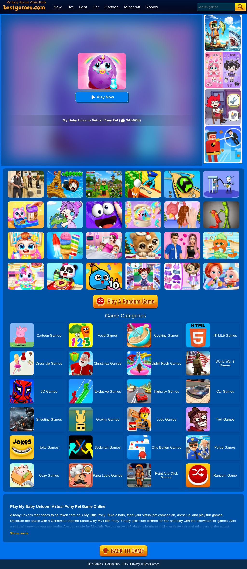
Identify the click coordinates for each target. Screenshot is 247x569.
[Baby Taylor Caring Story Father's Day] (143, 264)
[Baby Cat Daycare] (26, 203)
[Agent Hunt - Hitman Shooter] (26, 172)
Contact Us (112, 564)
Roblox (152, 7)
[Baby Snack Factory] (65, 264)
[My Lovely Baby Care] (26, 233)
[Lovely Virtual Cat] (221, 233)
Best (83, 7)
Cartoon (111, 7)
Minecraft (132, 7)
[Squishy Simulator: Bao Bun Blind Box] (143, 203)
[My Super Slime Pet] (104, 203)
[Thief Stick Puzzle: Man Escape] (221, 172)
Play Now (105, 97)
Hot (70, 7)
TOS (125, 564)
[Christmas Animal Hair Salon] (143, 233)
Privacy (135, 564)
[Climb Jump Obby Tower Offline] (65, 172)
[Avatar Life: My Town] (65, 203)
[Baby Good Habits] (221, 264)
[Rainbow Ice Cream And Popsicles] (65, 233)
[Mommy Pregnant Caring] (104, 233)
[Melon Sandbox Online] (221, 203)
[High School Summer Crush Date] (182, 233)
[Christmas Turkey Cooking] (182, 203)
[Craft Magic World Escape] (104, 172)
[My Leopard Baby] (182, 264)
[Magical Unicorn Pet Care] (26, 264)
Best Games (151, 564)
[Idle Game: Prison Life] (143, 172)
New (58, 7)
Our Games (95, 564)
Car (96, 7)
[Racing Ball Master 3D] (182, 172)
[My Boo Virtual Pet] (104, 264)
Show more (19, 533)
